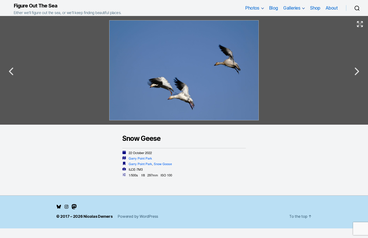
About (332, 8)
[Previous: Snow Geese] (11, 71)
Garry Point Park (140, 158)
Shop (315, 8)
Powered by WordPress (138, 216)
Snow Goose (163, 164)
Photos (252, 8)
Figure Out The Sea (35, 5)
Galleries (291, 8)
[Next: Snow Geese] (357, 71)
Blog (273, 8)
